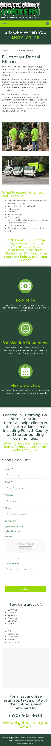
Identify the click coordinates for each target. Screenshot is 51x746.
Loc (10, 50)
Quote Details (13, 563)
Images (8, 536)
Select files (25, 548)
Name (9, 469)
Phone (9, 508)
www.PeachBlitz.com (25, 743)
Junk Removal (13, 531)
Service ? (10, 521)
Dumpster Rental (15, 526)
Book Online (25, 37)
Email (8, 482)
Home (5, 50)
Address (10, 495)
